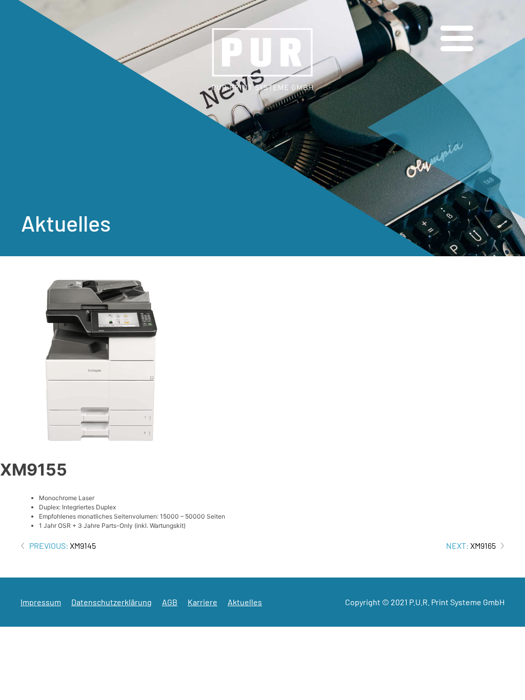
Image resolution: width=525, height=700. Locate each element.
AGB (169, 602)
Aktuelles (245, 602)
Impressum (41, 602)
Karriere (202, 602)
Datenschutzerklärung (111, 602)
